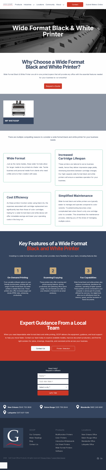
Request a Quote (53, 86)
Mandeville (85, 407)
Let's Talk (53, 393)
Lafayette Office (88, 444)
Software (59, 451)
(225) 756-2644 (61, 407)
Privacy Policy (46, 458)
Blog (31, 441)
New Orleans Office (89, 434)
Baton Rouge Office (89, 438)
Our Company (34, 434)
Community (50, 5)
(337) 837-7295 (23, 413)
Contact (75, 5)
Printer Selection (63, 348)
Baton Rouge (49, 407)
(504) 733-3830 (25, 407)
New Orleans (13, 407)
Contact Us (40, 348)
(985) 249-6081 (96, 407)
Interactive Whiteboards (64, 441)
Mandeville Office (88, 441)
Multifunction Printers (64, 434)
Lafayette (12, 413)
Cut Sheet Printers (62, 444)
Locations (40, 5)
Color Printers (61, 438)
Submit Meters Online (94, 5)
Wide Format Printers (63, 448)
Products (18, 5)
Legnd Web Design (58, 458)
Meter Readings (35, 438)
